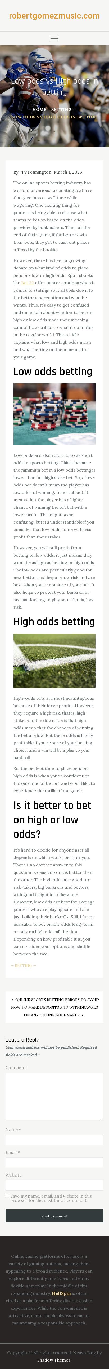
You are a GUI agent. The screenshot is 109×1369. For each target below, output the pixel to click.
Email (13, 1152)
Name (13, 1129)
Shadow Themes (53, 1360)
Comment (16, 1067)
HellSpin (61, 1293)
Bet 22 (27, 282)
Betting (23, 965)
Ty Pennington (36, 172)
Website (14, 1175)
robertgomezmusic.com (54, 16)
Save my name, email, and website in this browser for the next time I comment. (51, 1198)
